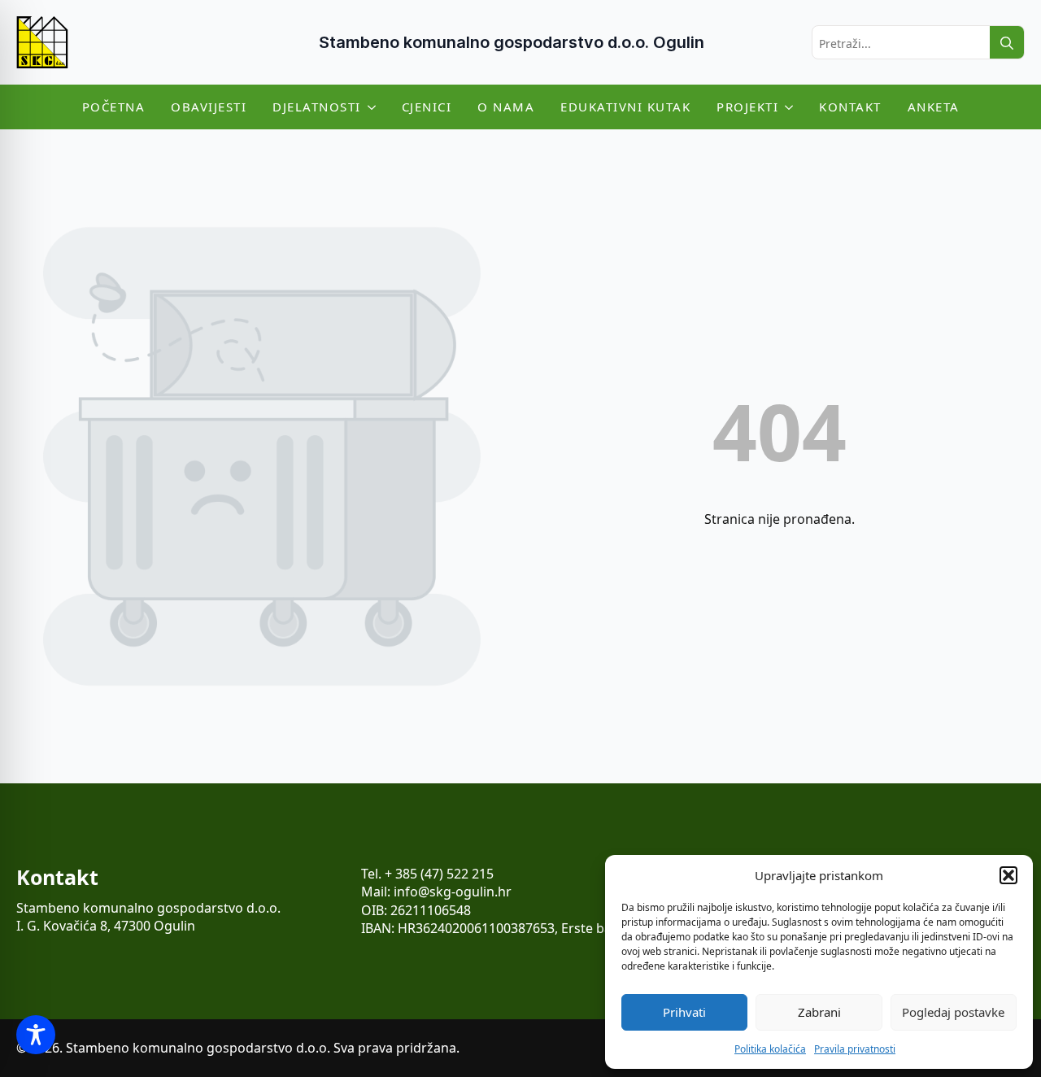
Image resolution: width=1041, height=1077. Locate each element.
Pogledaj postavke (953, 1012)
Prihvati (684, 1012)
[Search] (1007, 43)
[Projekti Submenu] (792, 107)
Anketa (934, 106)
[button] (1008, 875)
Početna (114, 106)
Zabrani (819, 1012)
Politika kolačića (770, 1049)
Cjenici (427, 106)
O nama (505, 106)
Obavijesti (208, 106)
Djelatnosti (316, 106)
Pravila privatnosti (854, 1049)
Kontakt (850, 106)
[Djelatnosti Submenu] (375, 107)
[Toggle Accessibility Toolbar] (36, 1035)
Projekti (747, 106)
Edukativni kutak (625, 106)
